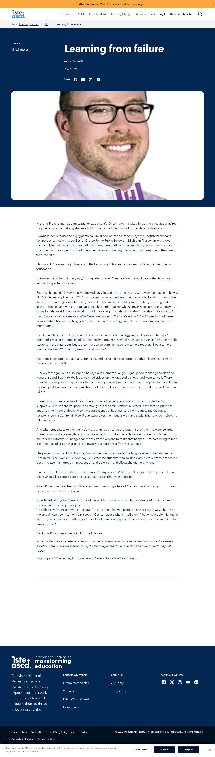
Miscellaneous (19, 49)
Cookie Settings (46, 739)
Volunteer (69, 691)
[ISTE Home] (18, 14)
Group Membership (76, 683)
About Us (117, 675)
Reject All (164, 749)
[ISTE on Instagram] (180, 682)
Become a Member (75, 675)
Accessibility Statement (23, 739)
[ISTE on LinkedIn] (196, 682)
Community (71, 707)
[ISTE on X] (172, 682)
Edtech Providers (145, 14)
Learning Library (121, 14)
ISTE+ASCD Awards (76, 699)
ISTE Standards (98, 14)
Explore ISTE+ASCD (73, 14)
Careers (15, 732)
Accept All (188, 749)
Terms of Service (79, 732)
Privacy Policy (60, 732)
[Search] (200, 14)
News (25, 732)
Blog (47, 24)
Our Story (117, 683)
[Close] (209, 749)
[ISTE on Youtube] (188, 682)
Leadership (118, 691)
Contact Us (36, 732)
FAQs (47, 732)
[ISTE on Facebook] (164, 682)
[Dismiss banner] (211, 4)
